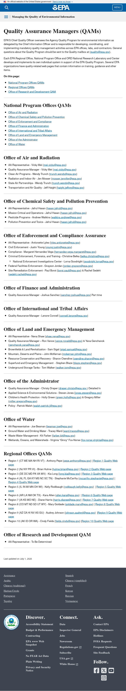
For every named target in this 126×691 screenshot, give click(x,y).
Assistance (9, 575)
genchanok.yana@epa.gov (24, 345)
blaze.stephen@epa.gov (87, 363)
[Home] (61, 7)
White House (67, 664)
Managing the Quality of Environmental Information (43, 17)
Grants (30, 650)
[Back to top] (117, 682)
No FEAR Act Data (37, 656)
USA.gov (65, 658)
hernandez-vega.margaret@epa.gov (75, 252)
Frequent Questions (105, 647)
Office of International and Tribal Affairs (30, 131)
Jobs (62, 635)
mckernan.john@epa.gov (77, 354)
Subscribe (65, 652)
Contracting (33, 635)
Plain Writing (34, 661)
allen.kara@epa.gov (67, 495)
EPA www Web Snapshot (35, 643)
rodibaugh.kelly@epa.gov (78, 487)
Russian (69, 596)
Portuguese (9, 596)
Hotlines (98, 635)
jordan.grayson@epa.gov (78, 266)
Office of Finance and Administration (28, 126)
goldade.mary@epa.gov (79, 504)
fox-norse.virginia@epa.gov (97, 440)
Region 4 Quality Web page (23, 482)
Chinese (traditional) (15, 586)
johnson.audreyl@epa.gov (80, 513)
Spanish (69, 575)
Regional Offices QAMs (21, 87)
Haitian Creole (11, 591)
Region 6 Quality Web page (97, 495)
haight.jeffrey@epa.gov (70, 188)
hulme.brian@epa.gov (65, 469)
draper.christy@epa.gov (73, 388)
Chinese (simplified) (76, 580)
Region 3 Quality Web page (97, 474)
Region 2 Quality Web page (96, 469)
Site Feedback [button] (101, 652)
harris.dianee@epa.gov (67, 500)
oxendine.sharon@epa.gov (89, 359)
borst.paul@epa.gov (69, 270)
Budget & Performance (39, 630)
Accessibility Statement (39, 624)
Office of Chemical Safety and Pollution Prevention (36, 117)
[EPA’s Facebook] (96, 670)
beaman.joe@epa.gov (59, 426)
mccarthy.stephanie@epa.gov (96, 478)
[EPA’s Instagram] (104, 678)
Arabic (7, 580)
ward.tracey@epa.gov (76, 431)
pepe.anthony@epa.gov (77, 461)
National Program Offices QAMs (26, 83)
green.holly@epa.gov (69, 397)
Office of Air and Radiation (23, 112)
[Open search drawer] (7, 7)
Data (62, 624)
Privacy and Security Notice (38, 669)
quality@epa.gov (100, 52)
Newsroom (66, 641)
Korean (69, 591)
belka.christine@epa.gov (95, 256)
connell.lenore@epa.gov (73, 316)
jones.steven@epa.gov (88, 393)
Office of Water (16, 144)
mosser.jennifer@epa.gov (66, 179)
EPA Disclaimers (103, 630)
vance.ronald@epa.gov (69, 341)
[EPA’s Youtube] (111, 670)
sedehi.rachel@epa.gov (22, 274)
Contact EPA (101, 624)
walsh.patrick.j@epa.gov (47, 406)
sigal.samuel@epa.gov (73, 349)
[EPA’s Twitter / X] (104, 670)
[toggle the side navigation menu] (6, 16)
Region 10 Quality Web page (98, 521)
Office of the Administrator (23, 140)
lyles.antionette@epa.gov (65, 243)
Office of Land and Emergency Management (32, 135)
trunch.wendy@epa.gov (63, 174)
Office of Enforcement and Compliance (29, 122)
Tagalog (8, 601)
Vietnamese (71, 601)
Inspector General (70, 630)
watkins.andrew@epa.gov (66, 217)
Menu (117, 7)
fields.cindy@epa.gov (67, 521)
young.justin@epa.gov (58, 247)
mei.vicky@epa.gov (55, 165)
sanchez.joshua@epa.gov (75, 295)
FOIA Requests (102, 641)
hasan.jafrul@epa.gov (59, 208)
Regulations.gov (69, 647)
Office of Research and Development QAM (32, 92)
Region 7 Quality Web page (98, 500)
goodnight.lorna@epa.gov (98, 261)
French (69, 586)
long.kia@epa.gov (69, 474)
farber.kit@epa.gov (63, 436)
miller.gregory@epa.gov (22, 401)
